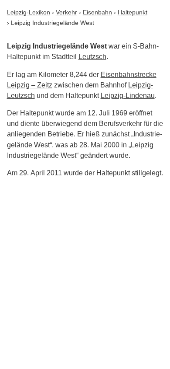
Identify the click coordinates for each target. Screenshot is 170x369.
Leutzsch (92, 56)
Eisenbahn (97, 12)
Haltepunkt (132, 12)
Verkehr (66, 12)
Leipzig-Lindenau (128, 95)
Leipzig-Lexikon (28, 12)
